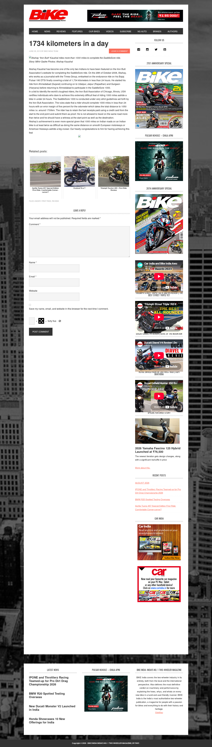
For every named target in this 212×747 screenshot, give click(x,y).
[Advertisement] (156, 626)
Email (32, 276)
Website (33, 290)
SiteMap (159, 712)
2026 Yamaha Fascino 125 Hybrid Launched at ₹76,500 (157, 450)
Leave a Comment (119, 51)
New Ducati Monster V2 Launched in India (52, 708)
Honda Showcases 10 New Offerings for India (47, 720)
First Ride (46, 201)
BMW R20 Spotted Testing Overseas (152, 499)
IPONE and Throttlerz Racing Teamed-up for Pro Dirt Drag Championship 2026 (49, 680)
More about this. (142, 467)
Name (33, 262)
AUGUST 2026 (142, 482)
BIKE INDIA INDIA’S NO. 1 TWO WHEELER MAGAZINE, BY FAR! (113, 743)
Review (55, 201)
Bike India (48, 15)
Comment (34, 224)
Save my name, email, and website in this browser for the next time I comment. (68, 308)
